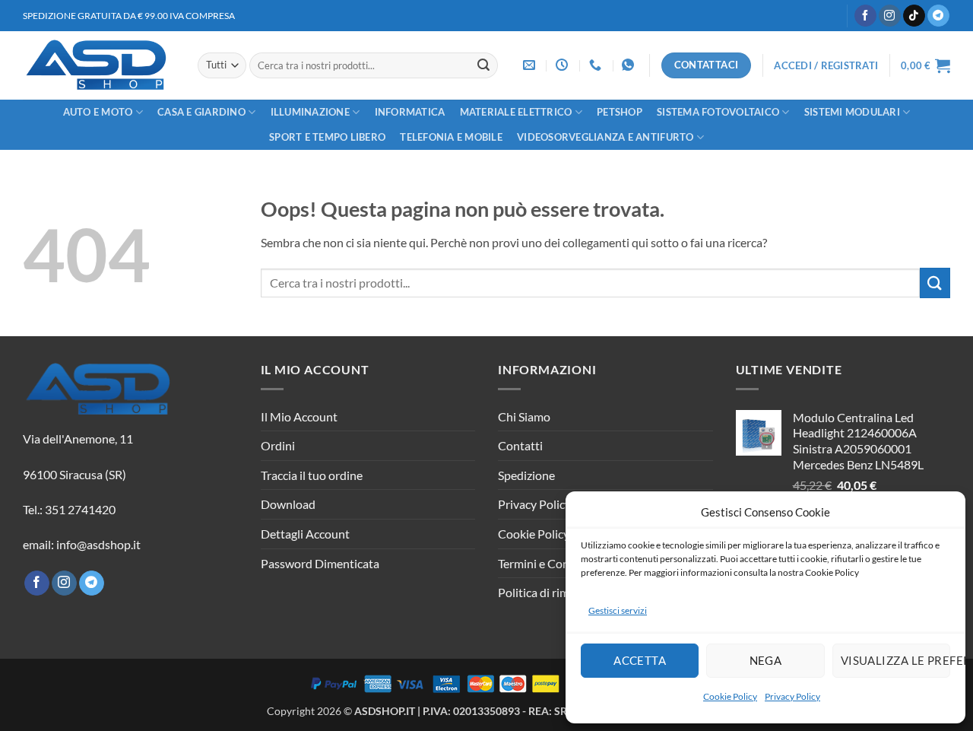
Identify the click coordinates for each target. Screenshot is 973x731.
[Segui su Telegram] (938, 16)
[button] (826, 65)
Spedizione (526, 475)
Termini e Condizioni (551, 563)
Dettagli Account (305, 533)
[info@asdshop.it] (531, 65)
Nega (766, 660)
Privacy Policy (792, 696)
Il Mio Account (299, 416)
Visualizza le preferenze (895, 660)
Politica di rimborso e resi (563, 592)
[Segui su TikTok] (914, 16)
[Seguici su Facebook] (865, 16)
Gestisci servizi (617, 610)
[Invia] (483, 65)
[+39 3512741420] (597, 65)
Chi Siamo (524, 416)
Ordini (278, 445)
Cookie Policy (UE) (546, 533)
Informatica (410, 112)
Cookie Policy (730, 696)
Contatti (520, 445)
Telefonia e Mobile (451, 137)
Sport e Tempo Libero (327, 137)
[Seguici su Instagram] (890, 16)
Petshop (619, 112)
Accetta (639, 660)
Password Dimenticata (320, 563)
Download (288, 504)
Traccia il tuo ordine (312, 475)
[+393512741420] (630, 65)
